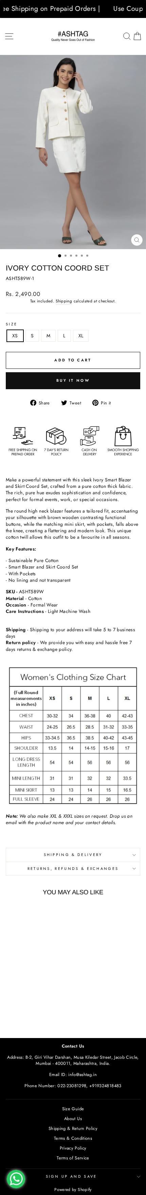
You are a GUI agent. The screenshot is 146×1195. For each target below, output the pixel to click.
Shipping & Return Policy (73, 1128)
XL (81, 335)
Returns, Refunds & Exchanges (73, 868)
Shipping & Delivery (73, 854)
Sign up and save (71, 1176)
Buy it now (73, 380)
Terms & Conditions (73, 1138)
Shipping (64, 301)
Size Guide (73, 1109)
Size (11, 324)
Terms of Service (73, 1158)
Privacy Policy (73, 1148)
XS (15, 335)
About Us (73, 1118)
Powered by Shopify (72, 1190)
